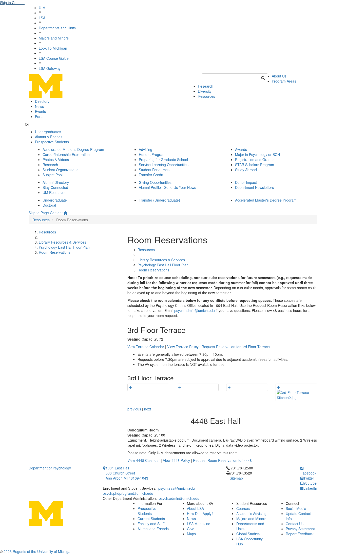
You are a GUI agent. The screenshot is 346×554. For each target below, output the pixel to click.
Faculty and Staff (151, 523)
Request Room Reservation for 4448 (222, 460)
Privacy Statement (300, 528)
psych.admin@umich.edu (194, 310)
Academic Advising (251, 513)
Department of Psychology (50, 467)
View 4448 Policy (176, 460)
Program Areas (284, 81)
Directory (42, 101)
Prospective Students (52, 141)
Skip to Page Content (46, 212)
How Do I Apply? (200, 513)
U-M (42, 7)
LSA (42, 17)
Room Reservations (54, 252)
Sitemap (236, 478)
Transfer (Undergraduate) (159, 200)
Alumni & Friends (48, 136)
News (39, 106)
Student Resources (154, 169)
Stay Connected (55, 187)
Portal (39, 116)
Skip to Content (12, 2)
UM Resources (54, 192)
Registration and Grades (254, 159)
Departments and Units (57, 27)
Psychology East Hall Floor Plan (64, 247)
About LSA (195, 508)
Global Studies (248, 533)
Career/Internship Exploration (66, 154)
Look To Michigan (53, 48)
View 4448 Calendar (143, 460)
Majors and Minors (54, 38)
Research (205, 86)
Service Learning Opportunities (163, 164)
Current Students (151, 518)
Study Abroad (246, 169)
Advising (145, 149)
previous (134, 408)
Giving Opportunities (155, 182)
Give (190, 528)
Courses (243, 508)
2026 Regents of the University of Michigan (38, 551)
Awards (241, 149)
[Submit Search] (263, 77)
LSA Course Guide (54, 58)
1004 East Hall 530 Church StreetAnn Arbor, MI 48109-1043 (127, 473)
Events (40, 111)
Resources (206, 96)
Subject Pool (53, 174)
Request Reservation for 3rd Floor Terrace (236, 346)
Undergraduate (55, 200)
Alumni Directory (56, 182)
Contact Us (294, 523)
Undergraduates (48, 131)
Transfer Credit (151, 174)
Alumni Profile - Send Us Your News (167, 187)
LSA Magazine (198, 523)
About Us (279, 75)
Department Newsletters (254, 187)
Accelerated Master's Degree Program (73, 149)
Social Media (296, 508)
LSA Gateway (50, 68)
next (147, 408)
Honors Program (152, 154)
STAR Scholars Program (254, 164)
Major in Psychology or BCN (257, 154)
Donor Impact (246, 182)
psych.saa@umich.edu (176, 488)
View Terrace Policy (183, 346)
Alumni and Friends (153, 528)
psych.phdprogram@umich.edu (128, 493)
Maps (191, 533)
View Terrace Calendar (145, 346)
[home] (66, 212)
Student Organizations (60, 169)
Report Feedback (300, 533)
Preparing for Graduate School (163, 159)
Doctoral (49, 205)
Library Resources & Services (62, 242)
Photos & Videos (56, 159)
